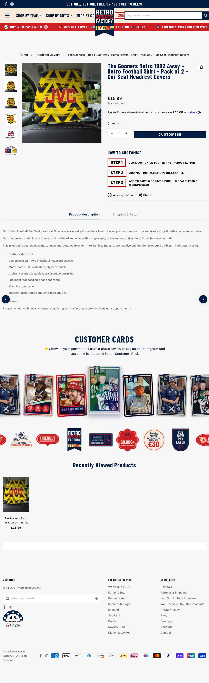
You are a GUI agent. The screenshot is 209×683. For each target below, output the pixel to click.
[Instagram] (12, 4)
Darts (112, 621)
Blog (164, 615)
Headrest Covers (48, 55)
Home (24, 55)
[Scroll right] (203, 299)
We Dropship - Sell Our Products (183, 604)
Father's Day (116, 592)
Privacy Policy (170, 610)
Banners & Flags (119, 604)
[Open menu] (8, 15)
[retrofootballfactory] (104, 22)
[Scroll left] (6, 299)
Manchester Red (119, 632)
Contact (166, 632)
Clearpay (167, 621)
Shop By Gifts (57, 15)
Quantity (113, 123)
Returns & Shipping (174, 592)
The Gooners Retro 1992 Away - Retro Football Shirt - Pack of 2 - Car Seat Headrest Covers (16, 520)
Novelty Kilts (116, 627)
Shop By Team (27, 15)
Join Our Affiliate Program (178, 598)
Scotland (114, 615)
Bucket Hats (116, 598)
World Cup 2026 (119, 587)
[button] (52, 619)
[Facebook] (6, 4)
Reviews (166, 587)
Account (166, 627)
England (113, 610)
